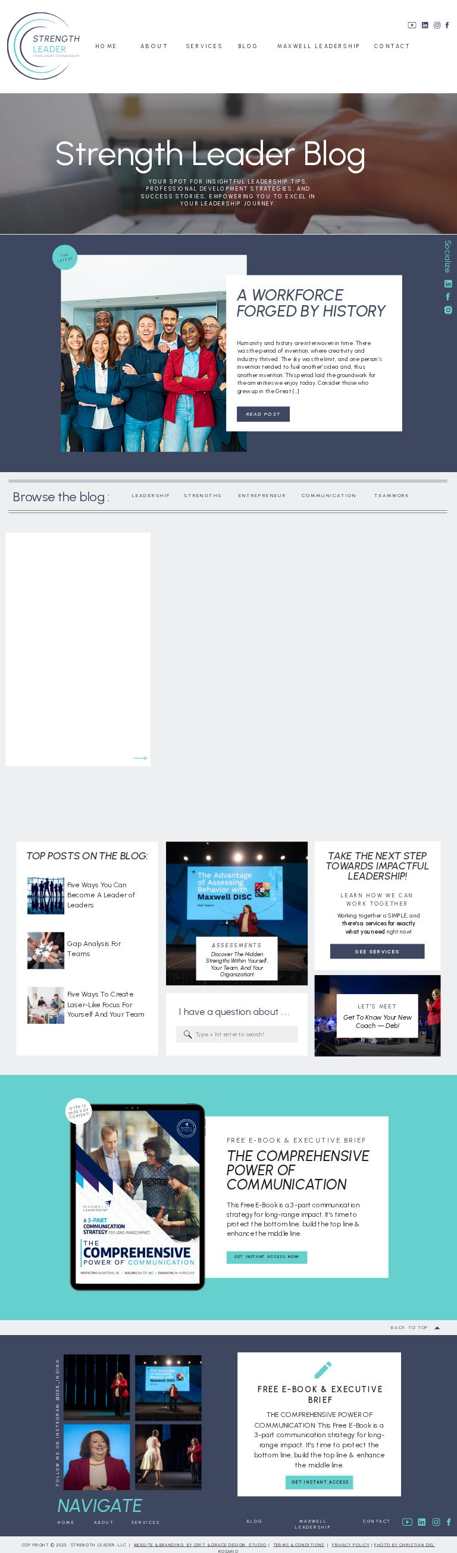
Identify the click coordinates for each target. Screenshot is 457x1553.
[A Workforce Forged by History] (153, 353)
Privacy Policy (351, 1545)
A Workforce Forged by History (311, 303)
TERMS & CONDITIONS (298, 1545)
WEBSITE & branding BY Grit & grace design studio (200, 1545)
